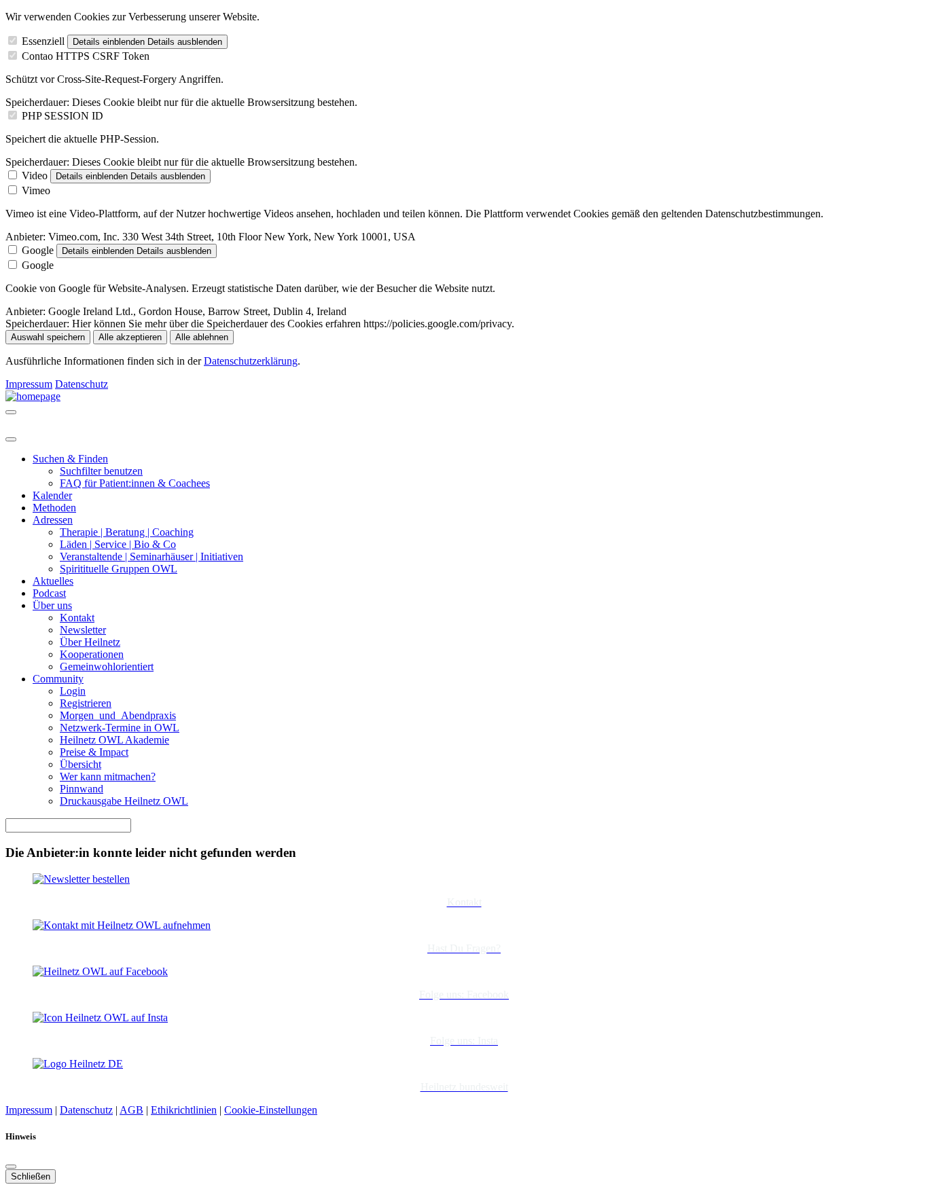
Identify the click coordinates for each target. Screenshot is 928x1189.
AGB (131, 1110)
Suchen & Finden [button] (70, 458)
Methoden (54, 507)
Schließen (30, 1176)
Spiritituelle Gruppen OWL (118, 568)
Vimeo (36, 190)
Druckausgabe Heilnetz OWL (124, 801)
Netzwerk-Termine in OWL (119, 727)
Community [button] (58, 678)
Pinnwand (81, 788)
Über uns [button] (52, 605)
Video (35, 175)
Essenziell (43, 41)
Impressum (28, 384)
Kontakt (77, 617)
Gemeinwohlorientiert (107, 666)
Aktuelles (53, 581)
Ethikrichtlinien (184, 1110)
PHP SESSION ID (62, 116)
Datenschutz (81, 384)
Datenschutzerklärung (251, 361)
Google (38, 250)
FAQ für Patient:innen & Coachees (135, 483)
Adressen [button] (53, 520)
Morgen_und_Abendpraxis (118, 715)
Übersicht (80, 764)
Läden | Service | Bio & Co (118, 544)
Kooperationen (92, 654)
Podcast (49, 593)
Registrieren (85, 703)
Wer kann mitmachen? (108, 776)
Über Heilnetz (90, 642)
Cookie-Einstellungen (270, 1110)
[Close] (10, 439)
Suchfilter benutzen (101, 471)
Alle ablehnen (201, 337)
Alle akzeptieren (130, 337)
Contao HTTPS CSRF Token (85, 56)
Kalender (52, 495)
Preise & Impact (94, 752)
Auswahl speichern (48, 337)
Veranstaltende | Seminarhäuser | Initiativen (151, 556)
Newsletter (83, 630)
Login (73, 691)
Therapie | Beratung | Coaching (127, 532)
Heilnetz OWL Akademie (114, 740)
